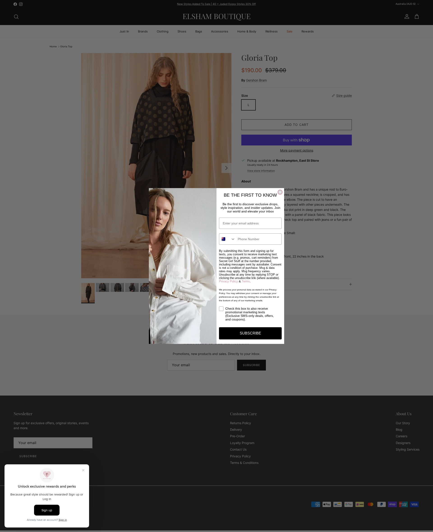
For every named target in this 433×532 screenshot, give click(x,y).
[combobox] (227, 239)
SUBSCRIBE (250, 333)
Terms (246, 281)
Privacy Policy (228, 281)
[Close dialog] (280, 192)
